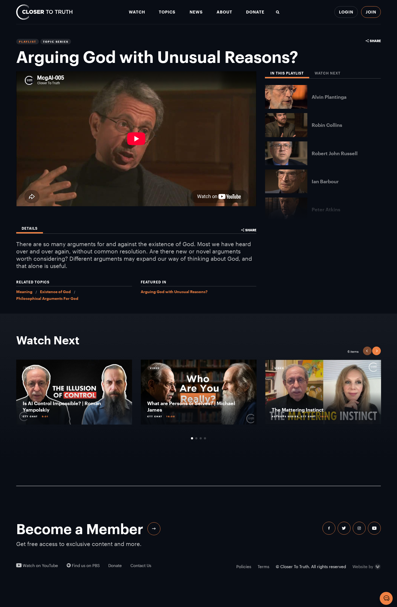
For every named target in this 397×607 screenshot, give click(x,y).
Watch (137, 12)
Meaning (24, 291)
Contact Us (140, 565)
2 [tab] (196, 438)
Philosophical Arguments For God (47, 298)
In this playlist (287, 73)
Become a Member (79, 529)
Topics (167, 12)
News (196, 12)
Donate (255, 12)
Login (346, 11)
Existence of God (55, 291)
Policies (243, 566)
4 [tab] (205, 438)
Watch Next (328, 73)
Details (30, 228)
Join (371, 11)
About (224, 12)
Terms (263, 566)
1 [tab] (192, 438)
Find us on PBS (85, 565)
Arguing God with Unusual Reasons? (174, 291)
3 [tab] (201, 438)
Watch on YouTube (40, 565)
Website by (362, 566)
